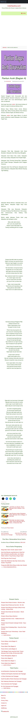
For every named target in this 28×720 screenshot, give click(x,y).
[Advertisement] (14, 31)
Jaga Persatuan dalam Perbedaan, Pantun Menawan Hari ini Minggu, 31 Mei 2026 (18, 515)
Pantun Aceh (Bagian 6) (7, 658)
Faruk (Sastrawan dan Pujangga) (9, 684)
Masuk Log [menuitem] (3, 1)
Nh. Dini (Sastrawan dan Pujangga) (9, 686)
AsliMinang (3, 708)
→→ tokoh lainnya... (6, 688)
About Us (3, 695)
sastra (13, 104)
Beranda (5, 47)
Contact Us (4, 703)
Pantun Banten (4, 644)
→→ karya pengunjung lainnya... (9, 567)
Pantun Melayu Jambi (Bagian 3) (9, 641)
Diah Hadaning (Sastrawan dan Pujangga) (11, 681)
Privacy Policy (4, 700)
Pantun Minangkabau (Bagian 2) (9, 655)
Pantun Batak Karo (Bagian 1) (8, 660)
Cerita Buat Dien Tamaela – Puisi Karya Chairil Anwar (21, 533)
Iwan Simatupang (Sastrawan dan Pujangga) (6, 533)
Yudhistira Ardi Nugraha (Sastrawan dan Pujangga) (13, 673)
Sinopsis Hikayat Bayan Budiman (9, 616)
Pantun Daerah (10, 527)
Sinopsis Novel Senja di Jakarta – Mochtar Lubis (13, 602)
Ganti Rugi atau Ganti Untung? (8, 558)
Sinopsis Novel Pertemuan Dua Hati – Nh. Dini (12, 605)
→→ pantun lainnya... (6, 665)
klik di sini (22, 542)
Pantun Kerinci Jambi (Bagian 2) (9, 649)
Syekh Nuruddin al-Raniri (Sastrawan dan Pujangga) (14, 679)
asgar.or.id (3, 705)
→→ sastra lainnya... (6, 635)
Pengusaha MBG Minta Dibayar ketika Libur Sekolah (14, 565)
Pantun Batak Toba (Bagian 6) (8, 646)
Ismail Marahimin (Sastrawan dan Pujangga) (12, 671)
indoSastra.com (14, 6)
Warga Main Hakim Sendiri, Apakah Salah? (11, 549)
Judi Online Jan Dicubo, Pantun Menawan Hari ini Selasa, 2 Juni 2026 (16, 508)
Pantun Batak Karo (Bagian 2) (8, 663)
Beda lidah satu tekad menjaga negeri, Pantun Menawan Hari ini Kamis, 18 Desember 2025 (17, 521)
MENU (24, 13)
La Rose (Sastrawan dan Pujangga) (9, 676)
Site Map (3, 698)
